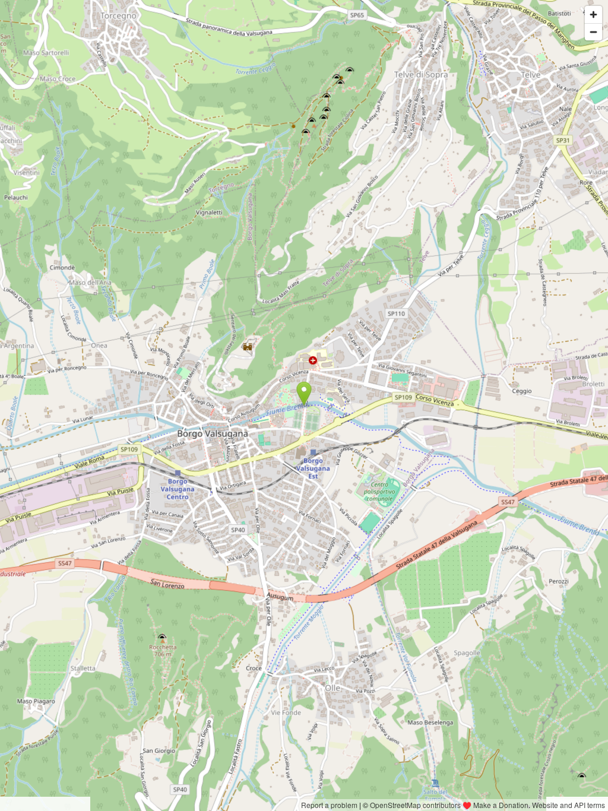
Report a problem (329, 805)
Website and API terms (568, 805)
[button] (304, 394)
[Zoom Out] (593, 31)
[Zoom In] (593, 14)
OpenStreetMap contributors (415, 805)
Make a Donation (500, 805)
